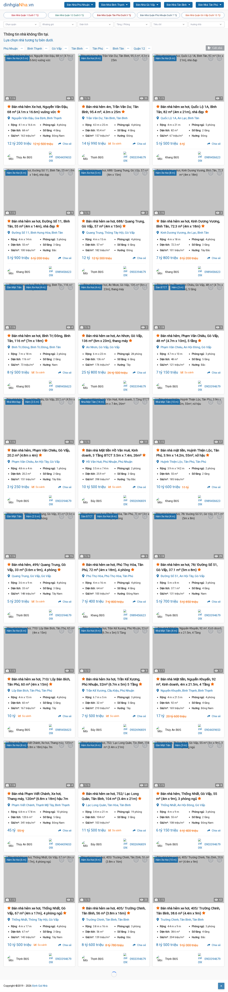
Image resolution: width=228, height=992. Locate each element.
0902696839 (138, 501)
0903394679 (138, 157)
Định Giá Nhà (39, 985)
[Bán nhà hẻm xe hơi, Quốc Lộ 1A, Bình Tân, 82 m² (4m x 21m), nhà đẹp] (188, 78)
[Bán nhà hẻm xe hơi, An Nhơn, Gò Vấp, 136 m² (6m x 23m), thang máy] (113, 307)
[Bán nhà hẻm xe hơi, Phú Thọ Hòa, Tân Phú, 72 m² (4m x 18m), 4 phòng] (113, 536)
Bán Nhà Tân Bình (177, 4)
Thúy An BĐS (24, 157)
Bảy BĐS (96, 501)
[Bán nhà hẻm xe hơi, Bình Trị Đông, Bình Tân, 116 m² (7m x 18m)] (39, 307)
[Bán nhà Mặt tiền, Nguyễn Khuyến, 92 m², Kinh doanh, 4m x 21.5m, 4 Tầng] (188, 650)
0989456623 (212, 157)
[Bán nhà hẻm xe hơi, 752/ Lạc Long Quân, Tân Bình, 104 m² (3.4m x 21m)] (113, 764)
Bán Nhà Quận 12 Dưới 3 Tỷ (69, 15)
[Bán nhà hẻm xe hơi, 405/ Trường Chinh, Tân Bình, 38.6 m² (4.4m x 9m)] (188, 879)
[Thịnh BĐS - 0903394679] (85, 157)
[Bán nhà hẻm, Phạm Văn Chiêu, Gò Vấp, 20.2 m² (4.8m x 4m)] (39, 421)
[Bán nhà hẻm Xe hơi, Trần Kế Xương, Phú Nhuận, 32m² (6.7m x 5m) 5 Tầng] (113, 650)
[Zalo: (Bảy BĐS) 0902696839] (125, 501)
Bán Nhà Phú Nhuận (78, 4)
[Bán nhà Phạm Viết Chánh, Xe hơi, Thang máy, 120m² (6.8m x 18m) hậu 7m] (39, 764)
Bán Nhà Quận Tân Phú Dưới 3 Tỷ (114, 15)
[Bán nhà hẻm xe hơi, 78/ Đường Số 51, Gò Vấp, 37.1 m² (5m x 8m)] (188, 536)
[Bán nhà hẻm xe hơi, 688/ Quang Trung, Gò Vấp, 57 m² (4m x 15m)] (113, 192)
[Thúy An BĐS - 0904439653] (10, 157)
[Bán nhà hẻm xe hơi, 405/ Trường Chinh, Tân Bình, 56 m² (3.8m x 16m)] (113, 879)
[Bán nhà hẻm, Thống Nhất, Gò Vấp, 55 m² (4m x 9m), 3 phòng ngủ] (188, 764)
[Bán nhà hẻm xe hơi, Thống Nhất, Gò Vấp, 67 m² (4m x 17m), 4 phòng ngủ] (39, 879)
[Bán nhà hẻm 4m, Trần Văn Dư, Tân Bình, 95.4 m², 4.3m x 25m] (113, 78)
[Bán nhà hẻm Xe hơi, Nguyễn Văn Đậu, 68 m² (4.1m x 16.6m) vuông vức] (39, 78)
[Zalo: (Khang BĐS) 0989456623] (200, 157)
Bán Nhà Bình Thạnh (113, 4)
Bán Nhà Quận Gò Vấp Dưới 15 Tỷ (203, 15)
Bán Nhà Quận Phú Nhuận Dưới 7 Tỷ (158, 15)
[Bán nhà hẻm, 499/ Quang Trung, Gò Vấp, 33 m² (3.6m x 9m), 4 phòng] (39, 536)
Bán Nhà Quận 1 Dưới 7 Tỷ (25, 15)
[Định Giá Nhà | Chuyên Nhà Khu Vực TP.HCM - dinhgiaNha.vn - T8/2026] (19, 5)
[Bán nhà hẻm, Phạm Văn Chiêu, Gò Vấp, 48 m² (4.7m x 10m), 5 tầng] (188, 307)
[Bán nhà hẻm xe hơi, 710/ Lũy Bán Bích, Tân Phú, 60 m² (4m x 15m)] (39, 650)
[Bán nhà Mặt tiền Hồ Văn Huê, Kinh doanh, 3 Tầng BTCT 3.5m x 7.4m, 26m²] (113, 421)
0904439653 (63, 157)
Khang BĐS (172, 157)
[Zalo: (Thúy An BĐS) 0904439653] (51, 157)
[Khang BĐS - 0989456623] (159, 157)
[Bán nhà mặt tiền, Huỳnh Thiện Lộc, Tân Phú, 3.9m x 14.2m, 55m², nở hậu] (188, 421)
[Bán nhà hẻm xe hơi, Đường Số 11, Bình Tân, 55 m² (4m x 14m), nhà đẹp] (39, 192)
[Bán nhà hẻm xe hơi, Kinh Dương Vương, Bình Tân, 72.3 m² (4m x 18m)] (188, 192)
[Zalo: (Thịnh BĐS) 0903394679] (125, 157)
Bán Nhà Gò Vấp (146, 4)
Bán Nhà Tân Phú (208, 4)
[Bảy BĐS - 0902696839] (85, 501)
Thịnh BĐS (97, 157)
